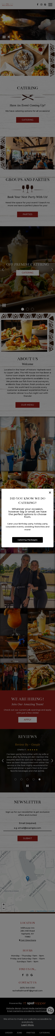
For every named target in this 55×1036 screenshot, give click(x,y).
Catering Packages (27, 540)
